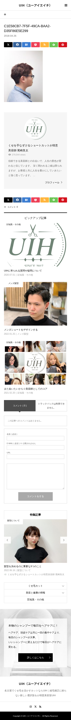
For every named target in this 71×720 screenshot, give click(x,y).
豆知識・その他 (35, 599)
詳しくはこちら (35, 657)
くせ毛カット (35, 585)
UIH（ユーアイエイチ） (35, 5)
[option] (35, 548)
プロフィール (52, 182)
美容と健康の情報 (35, 592)
